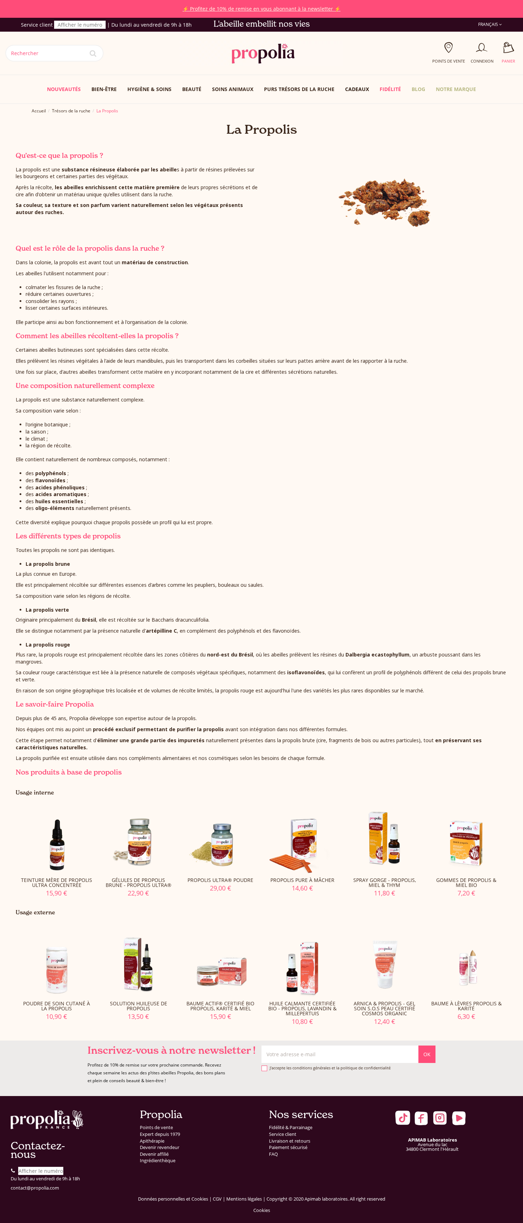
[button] (455, 89)
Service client (282, 1134)
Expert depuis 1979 (160, 1134)
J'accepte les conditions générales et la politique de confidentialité (330, 1067)
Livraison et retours (289, 1141)
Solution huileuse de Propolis (138, 1006)
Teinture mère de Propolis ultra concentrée (56, 882)
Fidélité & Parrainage (290, 1127)
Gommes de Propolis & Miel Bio (466, 882)
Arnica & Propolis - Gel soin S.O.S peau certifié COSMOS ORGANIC (384, 1008)
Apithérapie (152, 1141)
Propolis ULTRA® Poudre (220, 880)
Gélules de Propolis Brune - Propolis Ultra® (138, 882)
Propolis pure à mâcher (302, 880)
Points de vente (156, 1127)
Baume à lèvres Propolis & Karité (466, 1006)
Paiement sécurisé (288, 1147)
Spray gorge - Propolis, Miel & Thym (384, 882)
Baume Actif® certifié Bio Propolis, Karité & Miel (220, 1006)
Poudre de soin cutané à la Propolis (56, 1006)
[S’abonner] (426, 1054)
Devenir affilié (154, 1154)
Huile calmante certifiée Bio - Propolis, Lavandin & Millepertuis (302, 1008)
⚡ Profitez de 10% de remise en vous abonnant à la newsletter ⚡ (261, 8)
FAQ (273, 1154)
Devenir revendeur (159, 1147)
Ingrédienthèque (157, 1160)
